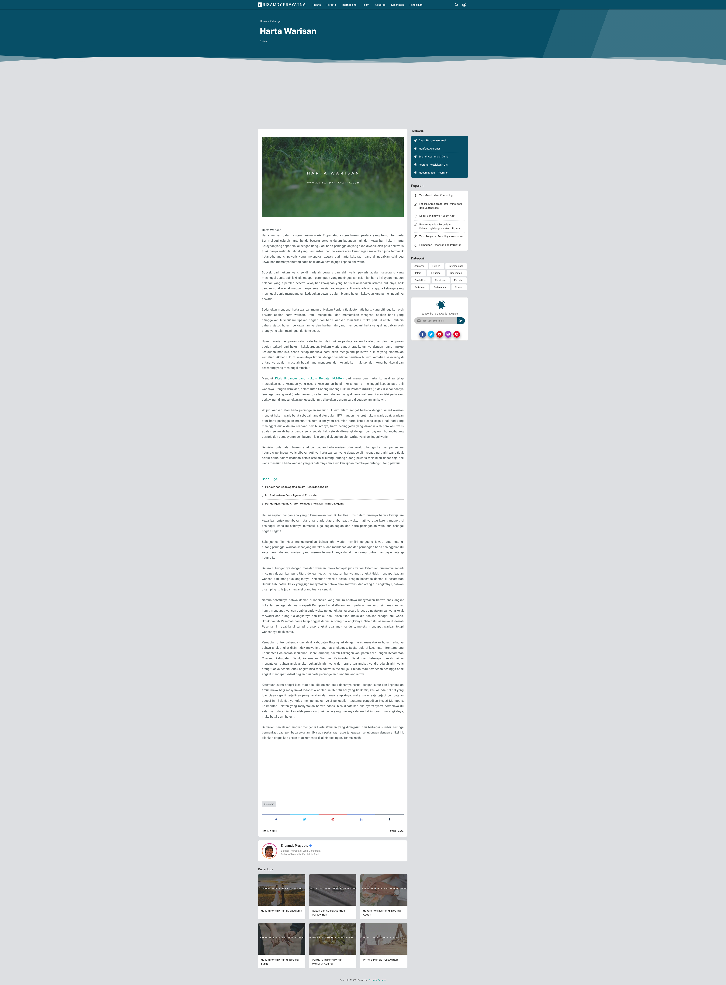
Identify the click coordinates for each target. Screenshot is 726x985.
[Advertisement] (363, 96)
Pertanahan (440, 287)
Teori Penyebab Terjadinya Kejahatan (441, 236)
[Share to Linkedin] (361, 819)
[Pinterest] (456, 334)
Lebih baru (269, 831)
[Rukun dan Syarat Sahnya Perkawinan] (332, 890)
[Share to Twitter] (304, 819)
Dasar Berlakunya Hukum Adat (437, 215)
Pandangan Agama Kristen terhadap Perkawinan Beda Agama (304, 503)
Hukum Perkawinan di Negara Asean (382, 912)
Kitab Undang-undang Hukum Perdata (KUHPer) (309, 378)
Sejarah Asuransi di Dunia (433, 156)
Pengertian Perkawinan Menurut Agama (327, 961)
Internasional (349, 4)
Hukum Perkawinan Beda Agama (281, 910)
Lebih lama (396, 831)
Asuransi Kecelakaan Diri (433, 164)
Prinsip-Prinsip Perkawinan (380, 959)
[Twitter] (431, 334)
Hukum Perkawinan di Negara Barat (280, 961)
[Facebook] (422, 334)
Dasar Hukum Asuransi (432, 140)
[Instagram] (448, 334)
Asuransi (419, 266)
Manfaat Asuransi (429, 148)
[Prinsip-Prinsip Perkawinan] (383, 939)
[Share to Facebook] (276, 819)
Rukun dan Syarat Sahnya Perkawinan (328, 912)
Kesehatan (397, 4)
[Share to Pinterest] (333, 819)
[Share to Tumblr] (389, 819)
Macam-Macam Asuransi (433, 172)
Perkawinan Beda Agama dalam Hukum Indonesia (296, 487)
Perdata (331, 4)
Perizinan (419, 287)
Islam (366, 4)
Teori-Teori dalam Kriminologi (436, 195)
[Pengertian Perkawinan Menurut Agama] (332, 939)
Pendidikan (416, 4)
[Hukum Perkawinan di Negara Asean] (383, 890)
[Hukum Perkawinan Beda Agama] (281, 890)
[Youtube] (439, 334)
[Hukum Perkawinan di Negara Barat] (281, 939)
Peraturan (440, 280)
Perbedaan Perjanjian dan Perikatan (440, 244)
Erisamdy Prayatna (282, 4)
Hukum (436, 266)
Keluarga (380, 4)
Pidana (317, 4)
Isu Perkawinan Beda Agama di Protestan (291, 495)
